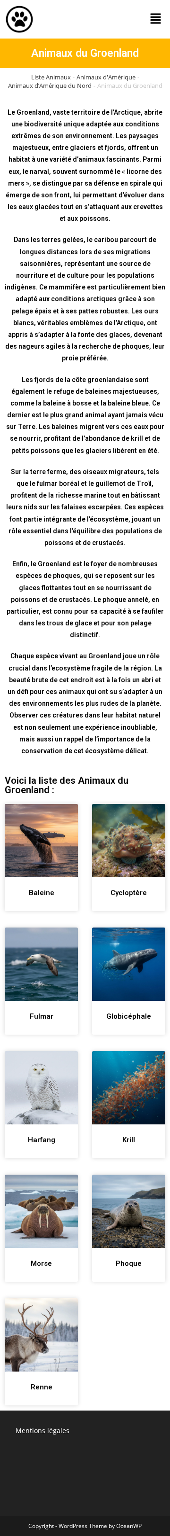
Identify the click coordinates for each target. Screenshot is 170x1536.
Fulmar (41, 1016)
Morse (41, 1263)
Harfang (41, 1140)
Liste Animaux (51, 77)
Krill (128, 1140)
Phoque (129, 1263)
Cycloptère (128, 893)
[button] (155, 19)
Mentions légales (42, 1430)
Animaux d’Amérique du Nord (50, 85)
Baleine (41, 893)
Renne (41, 1387)
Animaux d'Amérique (106, 77)
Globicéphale (128, 1016)
